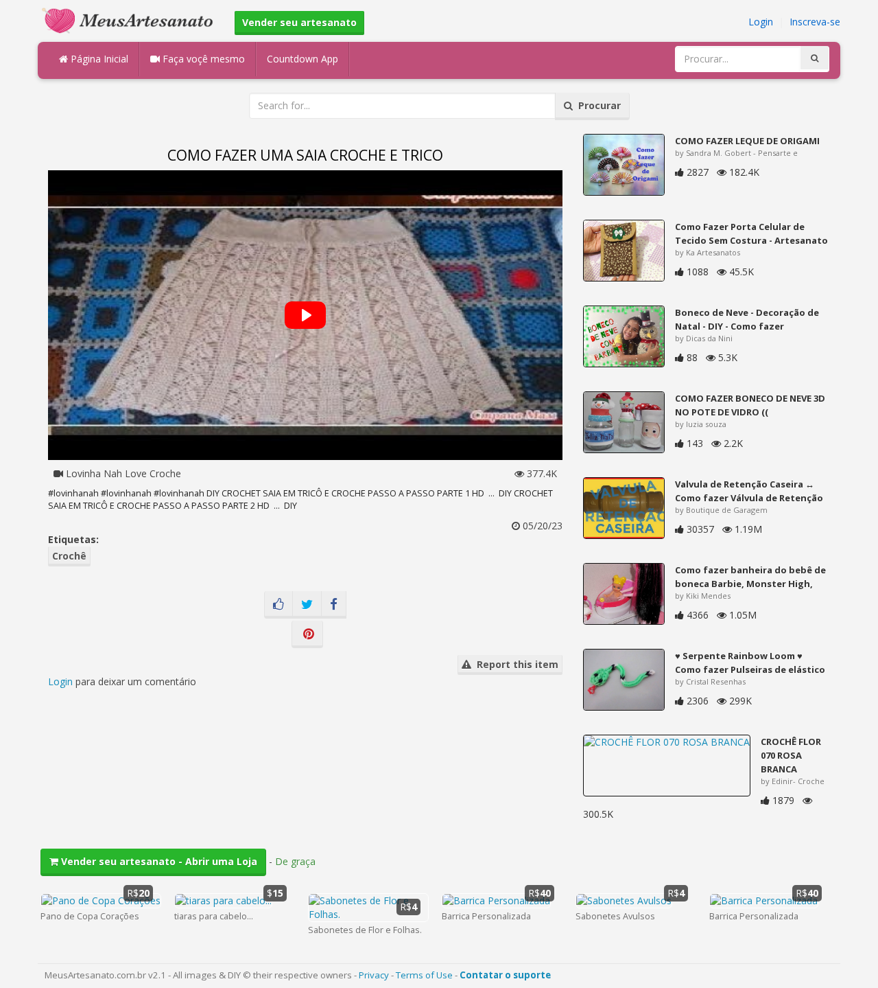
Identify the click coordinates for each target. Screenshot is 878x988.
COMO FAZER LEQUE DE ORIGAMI (747, 141)
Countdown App (302, 58)
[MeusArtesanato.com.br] (131, 19)
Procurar (597, 105)
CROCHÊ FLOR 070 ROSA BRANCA (791, 755)
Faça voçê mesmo (202, 58)
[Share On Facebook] (333, 605)
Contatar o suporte (505, 975)
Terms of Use (424, 975)
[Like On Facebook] (278, 605)
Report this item (514, 664)
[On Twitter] (307, 605)
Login (760, 21)
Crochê (69, 555)
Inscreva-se (815, 21)
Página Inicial (98, 58)
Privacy (374, 975)
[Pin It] (307, 634)
